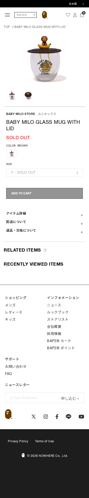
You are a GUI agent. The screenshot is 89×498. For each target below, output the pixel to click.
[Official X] (33, 416)
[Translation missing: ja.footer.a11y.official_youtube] (81, 416)
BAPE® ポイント (61, 348)
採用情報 (54, 334)
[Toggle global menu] (7, 14)
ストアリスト (57, 319)
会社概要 (54, 327)
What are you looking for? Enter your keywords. (0, 0)
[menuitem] (68, 15)
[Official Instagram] (46, 416)
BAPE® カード (59, 341)
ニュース (54, 305)
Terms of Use (44, 441)
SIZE (9, 164)
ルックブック (57, 312)
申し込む (68, 398)
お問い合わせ (15, 367)
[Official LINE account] (68, 416)
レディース (13, 312)
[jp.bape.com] (45, 14)
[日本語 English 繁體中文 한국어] (76, 3)
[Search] (34, 15)
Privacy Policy (18, 441)
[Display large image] (44, 59)
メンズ (10, 305)
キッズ (10, 319)
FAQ (8, 374)
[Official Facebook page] (57, 416)
